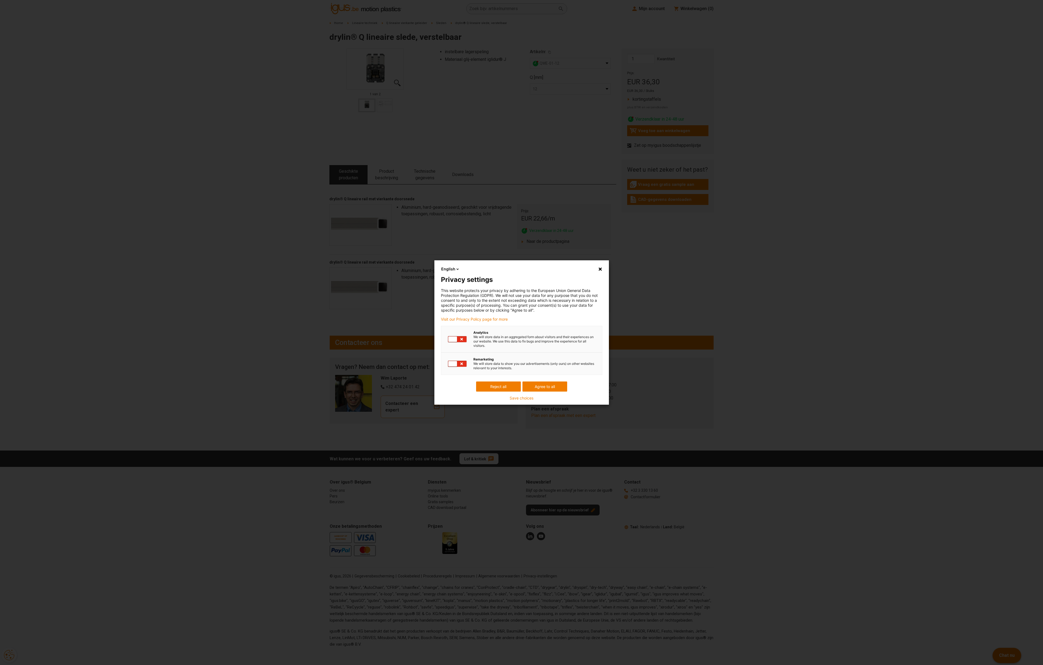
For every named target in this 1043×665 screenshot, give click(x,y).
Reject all (498, 386)
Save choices (521, 398)
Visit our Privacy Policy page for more (474, 319)
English (448, 269)
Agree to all (545, 386)
